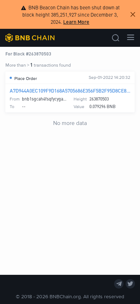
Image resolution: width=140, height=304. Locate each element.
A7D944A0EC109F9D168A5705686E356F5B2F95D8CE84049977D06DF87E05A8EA (70, 90)
